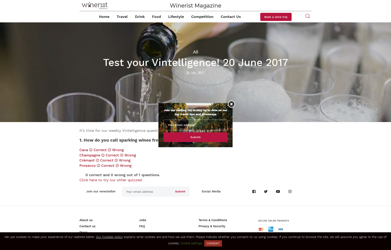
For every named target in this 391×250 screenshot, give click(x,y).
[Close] (231, 104)
